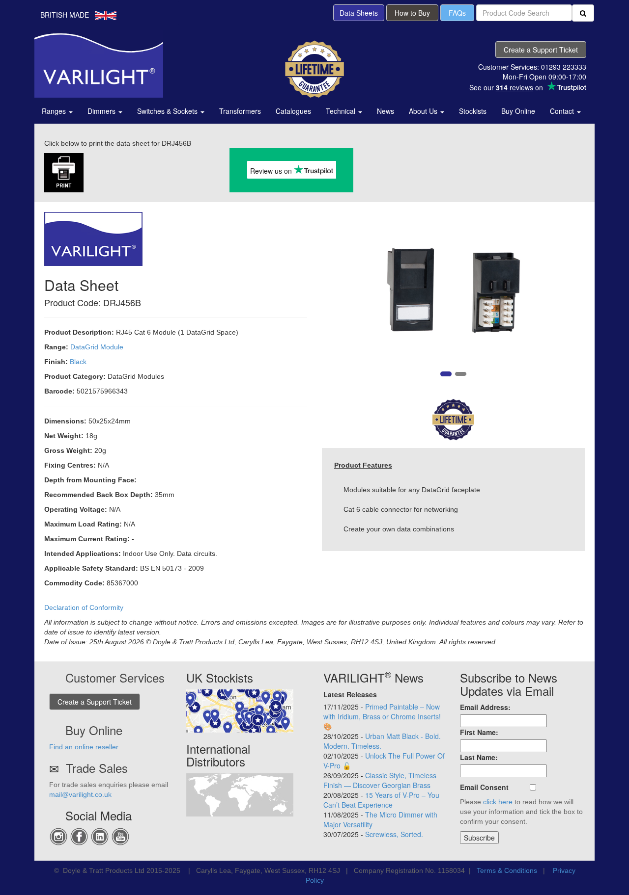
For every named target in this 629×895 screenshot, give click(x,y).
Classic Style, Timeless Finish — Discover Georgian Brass (379, 780)
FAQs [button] (457, 13)
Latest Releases (350, 694)
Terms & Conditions (507, 870)
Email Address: (485, 707)
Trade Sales (97, 767)
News (385, 111)
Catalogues (293, 111)
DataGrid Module (96, 347)
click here (498, 802)
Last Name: (479, 757)
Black (78, 362)
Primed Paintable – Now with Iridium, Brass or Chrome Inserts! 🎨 (382, 716)
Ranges (55, 111)
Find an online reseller (83, 747)
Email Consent (484, 787)
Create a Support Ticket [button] (541, 49)
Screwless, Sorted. (394, 834)
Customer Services (115, 677)
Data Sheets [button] (359, 13)
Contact (563, 111)
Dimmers (102, 111)
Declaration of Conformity (83, 607)
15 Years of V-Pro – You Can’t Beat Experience (381, 800)
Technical (341, 111)
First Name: (479, 732)
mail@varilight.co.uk (80, 794)
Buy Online (518, 111)
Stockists (472, 111)
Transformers (240, 111)
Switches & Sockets (168, 111)
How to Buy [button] (412, 13)
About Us (424, 111)
